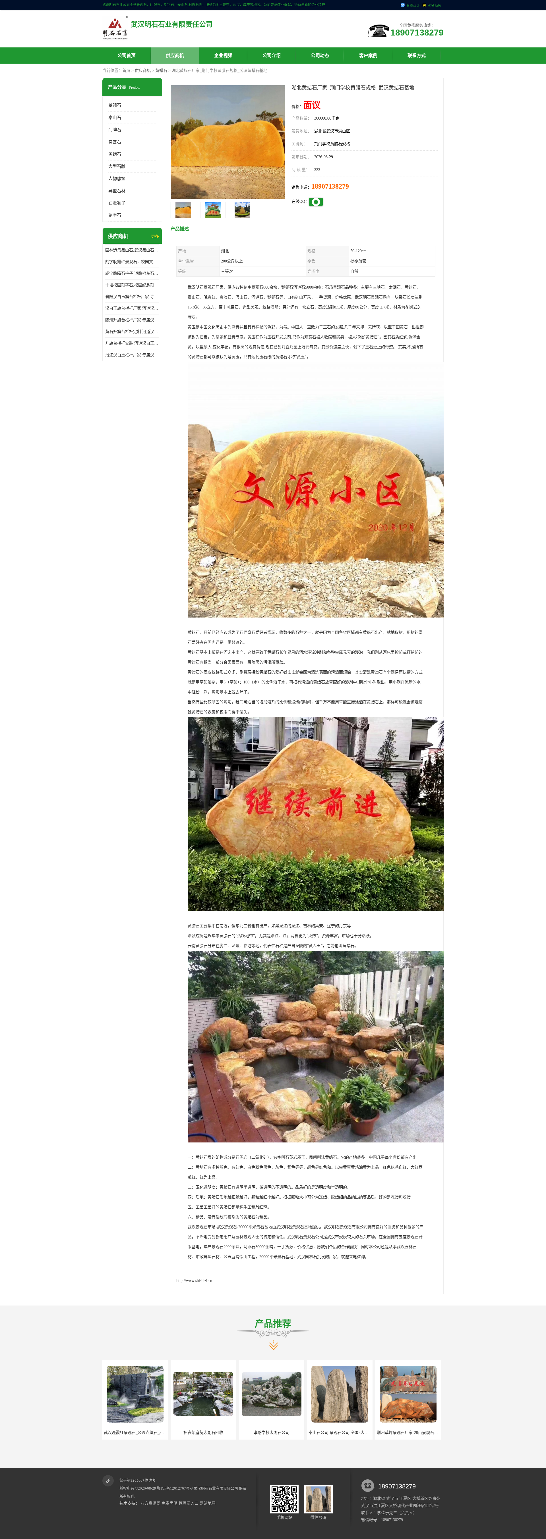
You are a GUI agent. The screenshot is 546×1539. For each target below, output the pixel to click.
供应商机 (175, 55)
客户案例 (368, 55)
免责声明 (169, 1503)
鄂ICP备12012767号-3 (175, 1488)
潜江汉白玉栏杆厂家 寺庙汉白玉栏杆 (132, 355)
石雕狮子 (116, 203)
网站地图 (208, 1503)
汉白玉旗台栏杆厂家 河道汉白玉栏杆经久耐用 (132, 308)
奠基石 (114, 142)
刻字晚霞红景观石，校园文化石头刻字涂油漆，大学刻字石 (132, 262)
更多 (155, 236)
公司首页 (126, 55)
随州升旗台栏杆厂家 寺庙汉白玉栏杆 (132, 320)
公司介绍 (271, 55)
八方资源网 (150, 1503)
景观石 (114, 105)
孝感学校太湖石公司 (135, 1432)
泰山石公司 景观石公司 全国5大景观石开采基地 (214, 1432)
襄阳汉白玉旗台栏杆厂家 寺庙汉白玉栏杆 (132, 297)
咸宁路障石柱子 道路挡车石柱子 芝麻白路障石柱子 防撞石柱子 (132, 273)
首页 (126, 70)
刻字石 (114, 215)
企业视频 (223, 55)
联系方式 (417, 55)
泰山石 (114, 117)
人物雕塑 (116, 178)
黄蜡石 (161, 70)
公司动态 (320, 55)
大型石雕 (116, 166)
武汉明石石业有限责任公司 (216, 1488)
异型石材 (116, 191)
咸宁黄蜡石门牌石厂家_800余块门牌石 (410, 1432)
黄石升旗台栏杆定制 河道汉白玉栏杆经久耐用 (132, 332)
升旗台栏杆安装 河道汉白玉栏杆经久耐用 (132, 343)
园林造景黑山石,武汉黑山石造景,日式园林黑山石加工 (132, 250)
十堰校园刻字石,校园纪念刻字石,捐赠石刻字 (132, 285)
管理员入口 (188, 1503)
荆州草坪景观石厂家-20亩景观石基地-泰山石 (279, 1432)
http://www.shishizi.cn (194, 1281)
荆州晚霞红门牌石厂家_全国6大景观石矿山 (346, 1432)
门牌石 (114, 130)
